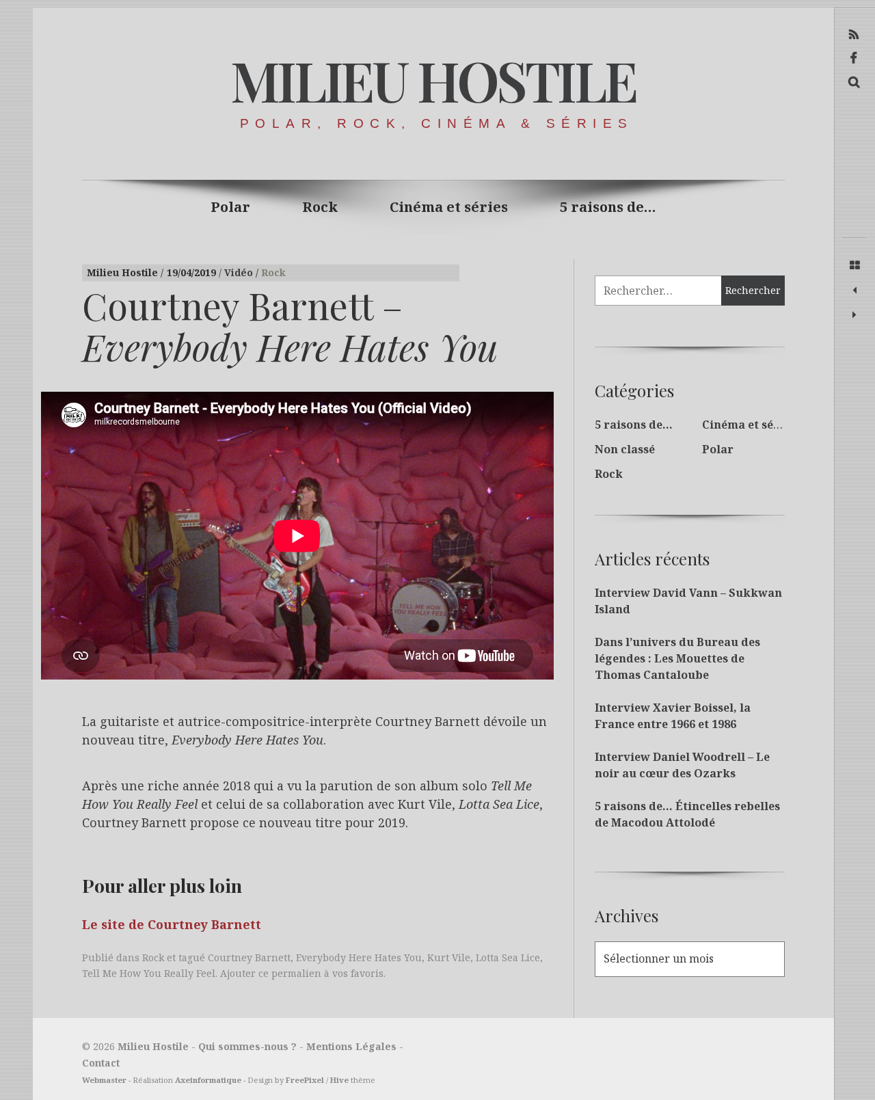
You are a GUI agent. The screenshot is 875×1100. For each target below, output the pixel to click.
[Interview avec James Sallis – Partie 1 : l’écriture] (854, 290)
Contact (101, 1062)
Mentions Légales (351, 1046)
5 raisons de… (608, 207)
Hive (339, 1080)
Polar (230, 207)
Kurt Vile (448, 957)
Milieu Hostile (432, 79)
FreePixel (305, 1080)
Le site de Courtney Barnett (171, 924)
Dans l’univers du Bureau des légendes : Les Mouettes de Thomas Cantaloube (677, 658)
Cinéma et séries (449, 207)
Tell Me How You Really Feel (148, 973)
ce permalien (289, 973)
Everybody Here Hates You (359, 957)
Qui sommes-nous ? (247, 1046)
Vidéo (240, 272)
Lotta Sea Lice (508, 957)
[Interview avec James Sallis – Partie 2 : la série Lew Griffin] (854, 315)
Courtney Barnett (249, 957)
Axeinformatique (208, 1080)
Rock (320, 207)
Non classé (625, 449)
